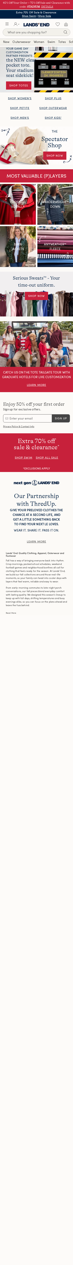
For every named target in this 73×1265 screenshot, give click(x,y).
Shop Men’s (20, 118)
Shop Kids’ (53, 118)
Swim (51, 42)
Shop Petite (19, 108)
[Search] (65, 32)
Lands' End (36, 24)
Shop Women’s (20, 98)
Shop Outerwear (53, 108)
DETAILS (47, 6)
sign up (61, 418)
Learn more (36, 541)
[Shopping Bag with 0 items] (66, 24)
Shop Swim (29, 16)
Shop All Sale (47, 457)
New (6, 42)
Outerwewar (21, 42)
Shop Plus (53, 98)
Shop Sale (44, 16)
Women (39, 42)
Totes (62, 42)
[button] (7, 24)
